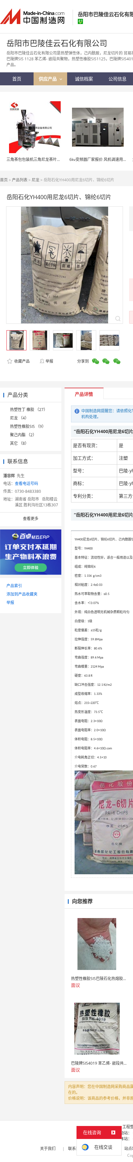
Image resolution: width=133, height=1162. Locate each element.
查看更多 (30, 518)
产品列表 (19, 180)
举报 (49, 361)
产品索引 (14, 585)
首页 (4, 180)
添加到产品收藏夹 (21, 594)
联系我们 (76, 1148)
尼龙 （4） (19, 418)
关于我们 (48, 1148)
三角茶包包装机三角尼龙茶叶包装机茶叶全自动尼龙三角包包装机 (62, 159)
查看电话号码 (26, 483)
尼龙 (35, 180)
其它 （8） (19, 443)
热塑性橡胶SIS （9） (28, 426)
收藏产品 (21, 361)
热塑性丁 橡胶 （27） (28, 409)
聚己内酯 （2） (23, 435)
